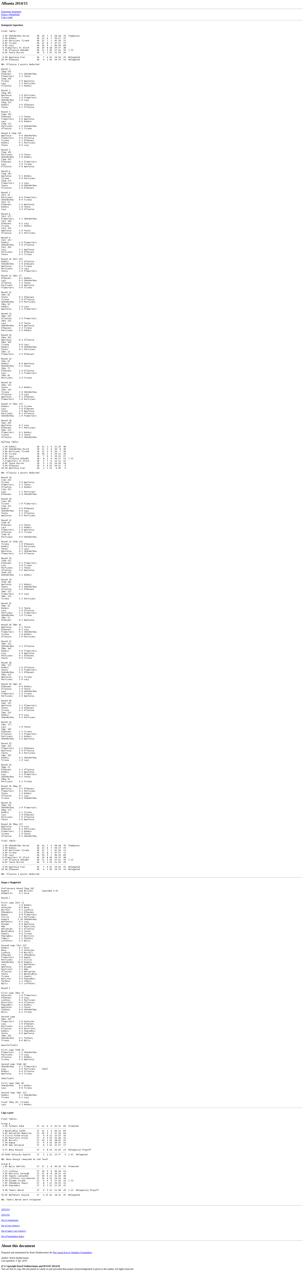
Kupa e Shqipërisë (10, 14)
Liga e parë (7, 17)
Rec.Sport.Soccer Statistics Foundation (72, 1252)
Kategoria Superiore (11, 11)
